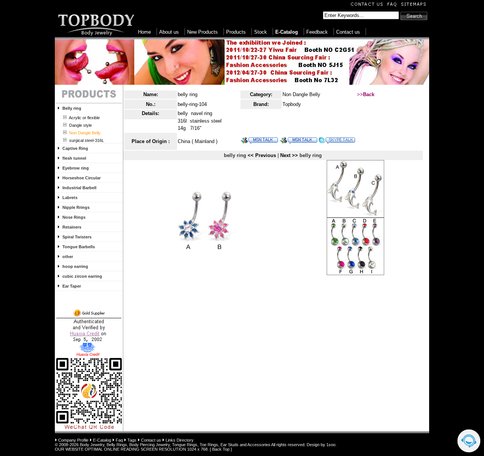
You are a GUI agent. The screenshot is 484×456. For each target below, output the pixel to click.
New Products (202, 32)
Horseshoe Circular (81, 178)
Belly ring (71, 108)
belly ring (187, 94)
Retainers (71, 227)
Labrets (70, 197)
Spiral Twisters (77, 237)
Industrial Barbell (79, 187)
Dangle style (80, 125)
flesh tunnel (74, 158)
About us (169, 32)
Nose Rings (73, 217)
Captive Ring (75, 148)
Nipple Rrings (76, 207)
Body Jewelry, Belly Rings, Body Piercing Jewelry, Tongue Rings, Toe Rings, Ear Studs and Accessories (175, 444)
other (67, 256)
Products (236, 32)
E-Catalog (102, 440)
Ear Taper (71, 286)
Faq (119, 440)
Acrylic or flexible (84, 117)
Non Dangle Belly (301, 94)
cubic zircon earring (82, 276)
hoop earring (75, 266)
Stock (260, 32)
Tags (132, 440)
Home (144, 32)
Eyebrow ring (75, 168)
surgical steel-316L (86, 140)
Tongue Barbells (78, 246)
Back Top (221, 449)
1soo (330, 444)
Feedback (317, 32)
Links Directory (180, 440)
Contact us (348, 32)
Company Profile (73, 440)
